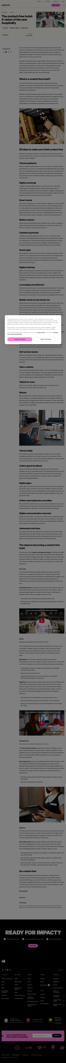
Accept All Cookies (19, 339)
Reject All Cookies (46, 339)
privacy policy (41, 332)
